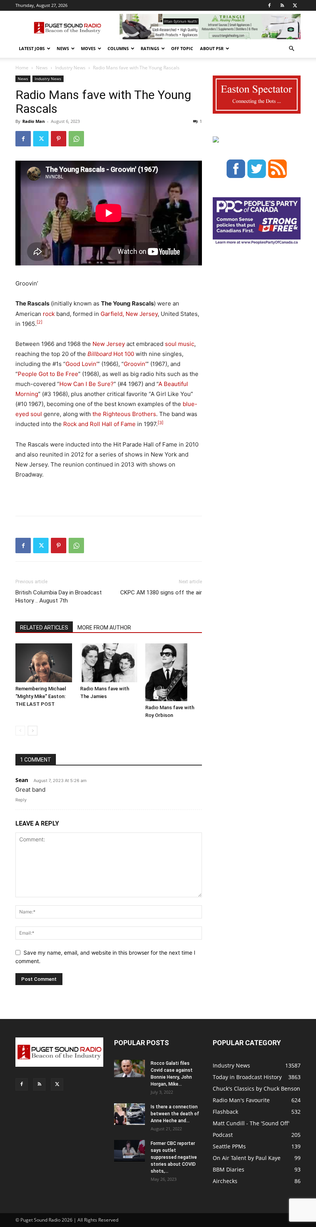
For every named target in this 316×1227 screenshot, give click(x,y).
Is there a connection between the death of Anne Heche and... (175, 1113)
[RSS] (282, 5)
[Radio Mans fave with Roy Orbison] (173, 672)
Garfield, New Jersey (129, 313)
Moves (88, 48)
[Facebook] (269, 5)
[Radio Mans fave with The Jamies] (108, 662)
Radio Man (33, 121)
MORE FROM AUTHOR (104, 627)
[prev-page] (20, 730)
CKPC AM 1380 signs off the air (161, 592)
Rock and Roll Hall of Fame (99, 424)
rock (49, 313)
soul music (179, 343)
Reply (21, 799)
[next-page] (32, 730)
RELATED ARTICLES (44, 627)
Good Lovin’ (81, 364)
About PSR (212, 48)
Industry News (70, 67)
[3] (160, 422)
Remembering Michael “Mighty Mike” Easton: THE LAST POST (40, 696)
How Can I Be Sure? (86, 384)
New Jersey (108, 343)
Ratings (150, 48)
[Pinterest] (58, 138)
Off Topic (182, 48)
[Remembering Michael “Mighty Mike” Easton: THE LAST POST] (43, 662)
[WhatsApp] (76, 138)
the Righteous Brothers (124, 414)
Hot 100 (110, 354)
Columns (118, 48)
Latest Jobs (32, 48)
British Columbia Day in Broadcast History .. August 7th (58, 596)
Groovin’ (135, 364)
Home (22, 67)
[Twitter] (295, 5)
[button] (291, 48)
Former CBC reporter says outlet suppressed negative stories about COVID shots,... (174, 1157)
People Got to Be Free (48, 374)
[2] (39, 322)
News (63, 48)
